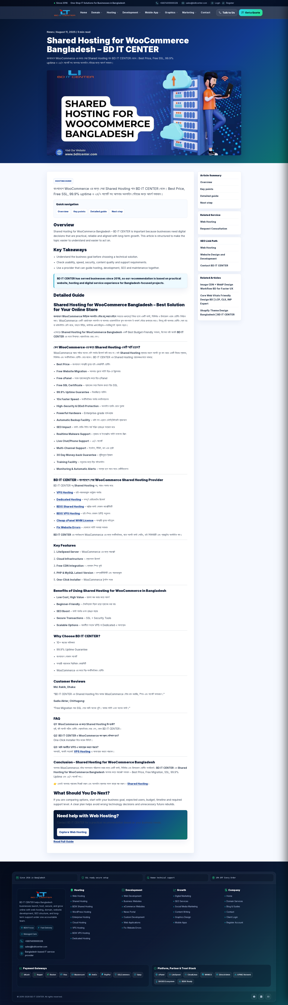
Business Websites (133, 901)
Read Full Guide (64, 841)
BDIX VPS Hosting (68, 513)
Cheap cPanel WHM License (75, 520)
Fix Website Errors (69, 527)
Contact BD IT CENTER (214, 265)
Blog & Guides (233, 906)
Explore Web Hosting (73, 832)
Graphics (170, 12)
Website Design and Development (212, 256)
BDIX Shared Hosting (70, 506)
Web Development (132, 896)
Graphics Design (183, 917)
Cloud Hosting (79, 922)
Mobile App (151, 12)
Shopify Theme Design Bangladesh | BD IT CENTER (217, 312)
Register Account (234, 922)
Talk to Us (228, 12)
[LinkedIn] (261, 996)
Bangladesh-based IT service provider (40, 953)
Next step (117, 211)
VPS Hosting (65, 492)
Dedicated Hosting (69, 499)
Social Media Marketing (186, 906)
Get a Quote (252, 12)
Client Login (232, 917)
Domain (95, 12)
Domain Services (234, 901)
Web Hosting (208, 221)
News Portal (129, 912)
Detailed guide (98, 211)
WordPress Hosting (81, 912)
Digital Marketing (183, 896)
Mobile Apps (181, 922)
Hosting (111, 12)
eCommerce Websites (134, 906)
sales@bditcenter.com (36, 946)
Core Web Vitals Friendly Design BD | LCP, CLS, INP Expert (216, 299)
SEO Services (181, 901)
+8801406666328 (34, 941)
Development (130, 12)
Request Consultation (213, 228)
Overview (63, 211)
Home (83, 12)
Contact (205, 12)
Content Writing (182, 912)
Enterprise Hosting (81, 917)
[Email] (268, 996)
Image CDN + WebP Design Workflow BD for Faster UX (216, 286)
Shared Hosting (137, 783)
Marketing (188, 12)
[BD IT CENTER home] (64, 12)
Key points (80, 211)
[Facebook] (254, 996)
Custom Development (134, 917)
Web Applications (132, 922)
